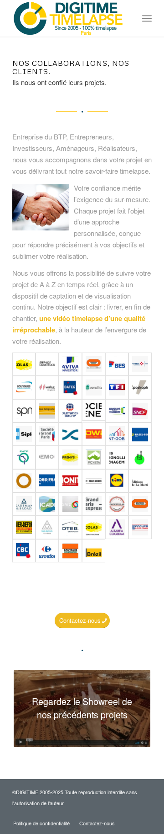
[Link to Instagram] (131, 813)
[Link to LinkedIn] (145, 813)
